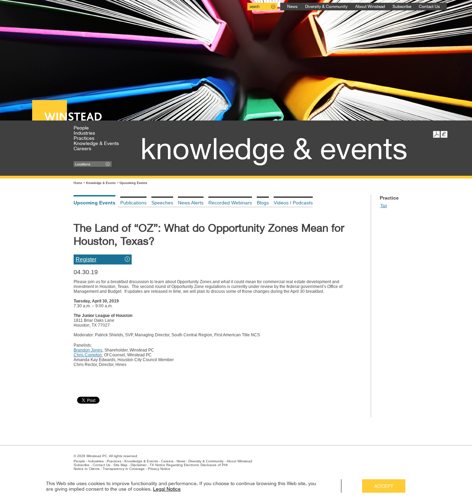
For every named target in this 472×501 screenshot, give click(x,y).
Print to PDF (436, 134)
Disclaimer (139, 465)
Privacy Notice (159, 469)
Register (86, 259)
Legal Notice (167, 489)
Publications (133, 202)
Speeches (162, 202)
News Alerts (191, 202)
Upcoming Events (94, 202)
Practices (84, 138)
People (81, 127)
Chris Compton (88, 355)
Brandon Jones (88, 350)
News (292, 6)
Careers (82, 148)
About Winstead (370, 6)
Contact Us (429, 6)
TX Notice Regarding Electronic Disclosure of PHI (189, 465)
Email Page (444, 134)
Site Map (120, 465)
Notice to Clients (87, 469)
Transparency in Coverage (124, 469)
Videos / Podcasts (293, 202)
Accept (383, 486)
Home (78, 183)
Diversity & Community (326, 6)
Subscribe (402, 6)
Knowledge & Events (96, 143)
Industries (84, 133)
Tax (383, 205)
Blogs (263, 202)
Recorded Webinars (230, 202)
